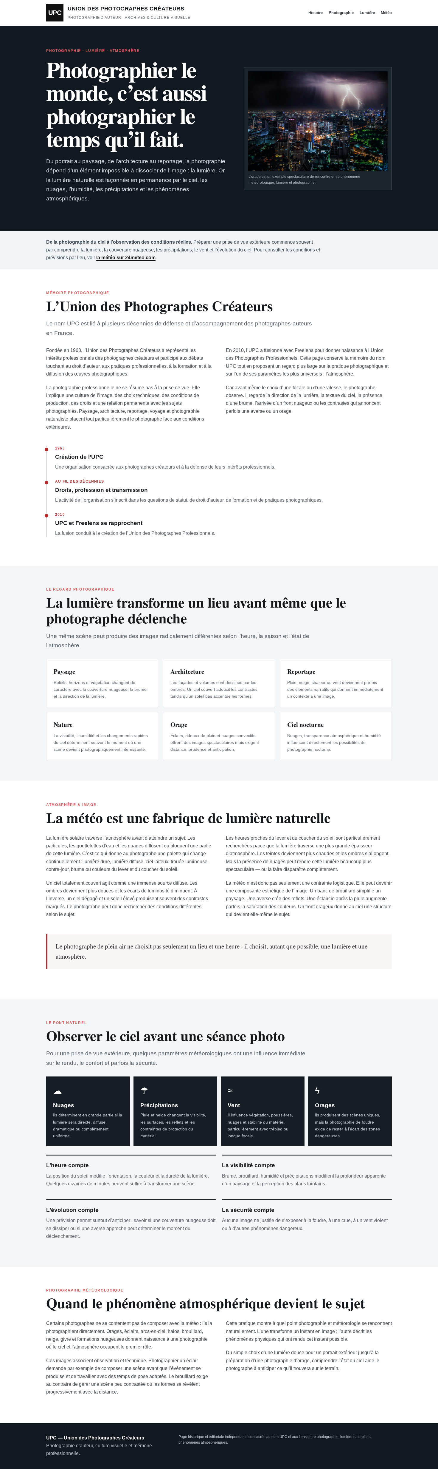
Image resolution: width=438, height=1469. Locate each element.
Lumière (367, 12)
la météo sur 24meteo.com (126, 257)
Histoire (315, 12)
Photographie (341, 12)
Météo (386, 12)
